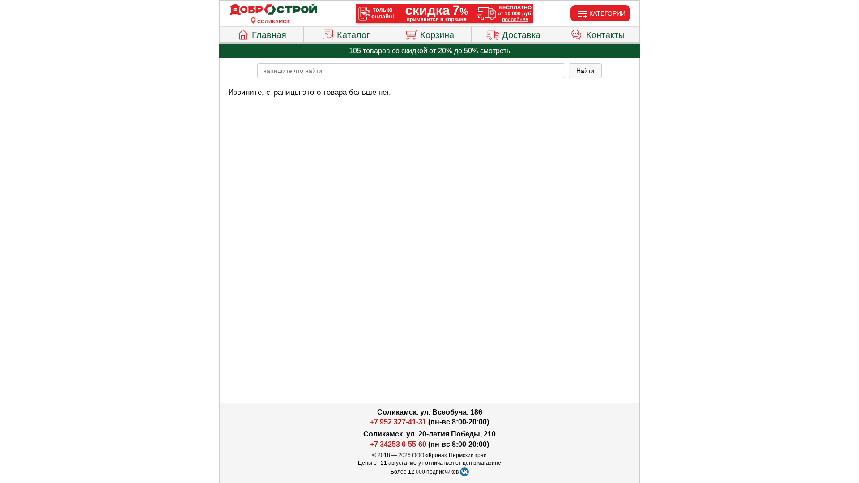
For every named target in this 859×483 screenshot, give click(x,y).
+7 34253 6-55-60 (398, 444)
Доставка (521, 35)
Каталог (353, 35)
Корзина (437, 35)
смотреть (495, 51)
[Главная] (273, 10)
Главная (269, 35)
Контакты (605, 35)
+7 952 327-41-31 (398, 422)
